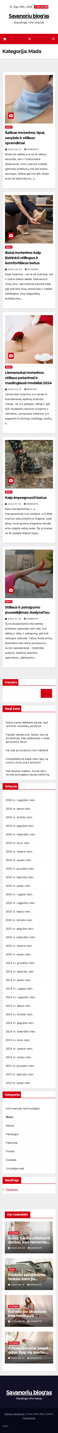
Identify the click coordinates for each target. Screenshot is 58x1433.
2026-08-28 (18, 1248)
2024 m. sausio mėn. (19, 1057)
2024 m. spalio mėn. (18, 980)
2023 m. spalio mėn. (18, 1083)
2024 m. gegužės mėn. (20, 1023)
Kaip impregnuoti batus (26, 497)
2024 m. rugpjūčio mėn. (20, 997)
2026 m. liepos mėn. (18, 808)
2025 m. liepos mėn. (18, 911)
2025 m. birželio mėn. (19, 920)
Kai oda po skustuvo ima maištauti (27, 750)
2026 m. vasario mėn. (19, 851)
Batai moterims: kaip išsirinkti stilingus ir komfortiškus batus (23, 257)
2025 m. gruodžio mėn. (20, 868)
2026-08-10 (18, 1321)
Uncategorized (15, 1168)
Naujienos (12, 1189)
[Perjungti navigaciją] (29, 39)
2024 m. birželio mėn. (19, 1014)
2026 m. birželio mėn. (19, 817)
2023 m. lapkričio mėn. (20, 1074)
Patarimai (11, 1142)
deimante (33, 149)
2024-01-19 (15, 504)
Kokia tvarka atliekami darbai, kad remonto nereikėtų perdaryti (29, 1242)
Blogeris (33, 269)
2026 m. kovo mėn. (18, 843)
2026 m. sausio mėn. (19, 860)
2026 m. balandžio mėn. (21, 834)
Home (5, 1426)
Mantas (32, 389)
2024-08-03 (15, 269)
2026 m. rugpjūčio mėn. (20, 800)
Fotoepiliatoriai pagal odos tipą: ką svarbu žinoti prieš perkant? (28, 1352)
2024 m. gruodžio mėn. (20, 963)
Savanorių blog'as (29, 16)
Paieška (11, 682)
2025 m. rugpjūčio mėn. (20, 903)
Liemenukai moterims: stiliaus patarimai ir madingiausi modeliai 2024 (28, 377)
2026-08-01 (18, 1358)
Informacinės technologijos (23, 1108)
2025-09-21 (15, 149)
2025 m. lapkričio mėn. (20, 877)
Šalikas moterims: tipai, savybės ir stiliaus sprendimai (25, 137)
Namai (10, 1125)
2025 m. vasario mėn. (19, 945)
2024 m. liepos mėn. (18, 1005)
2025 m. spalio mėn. (18, 885)
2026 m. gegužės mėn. (20, 825)
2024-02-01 (15, 389)
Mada (8, 127)
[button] (53, 39)
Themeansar (29, 1418)
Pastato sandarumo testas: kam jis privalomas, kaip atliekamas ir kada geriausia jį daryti (27, 738)
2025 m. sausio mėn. (18, 954)
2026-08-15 (18, 1284)
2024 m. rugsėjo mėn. (19, 988)
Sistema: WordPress (15, 1414)
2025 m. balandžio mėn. (20, 937)
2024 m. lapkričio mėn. (20, 971)
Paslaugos (12, 1134)
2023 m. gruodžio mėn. (20, 1065)
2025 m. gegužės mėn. (20, 928)
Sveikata (11, 1160)
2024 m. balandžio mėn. (21, 1031)
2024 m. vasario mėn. (19, 1048)
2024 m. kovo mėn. (18, 1040)
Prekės (10, 1151)
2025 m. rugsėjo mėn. (19, 894)
